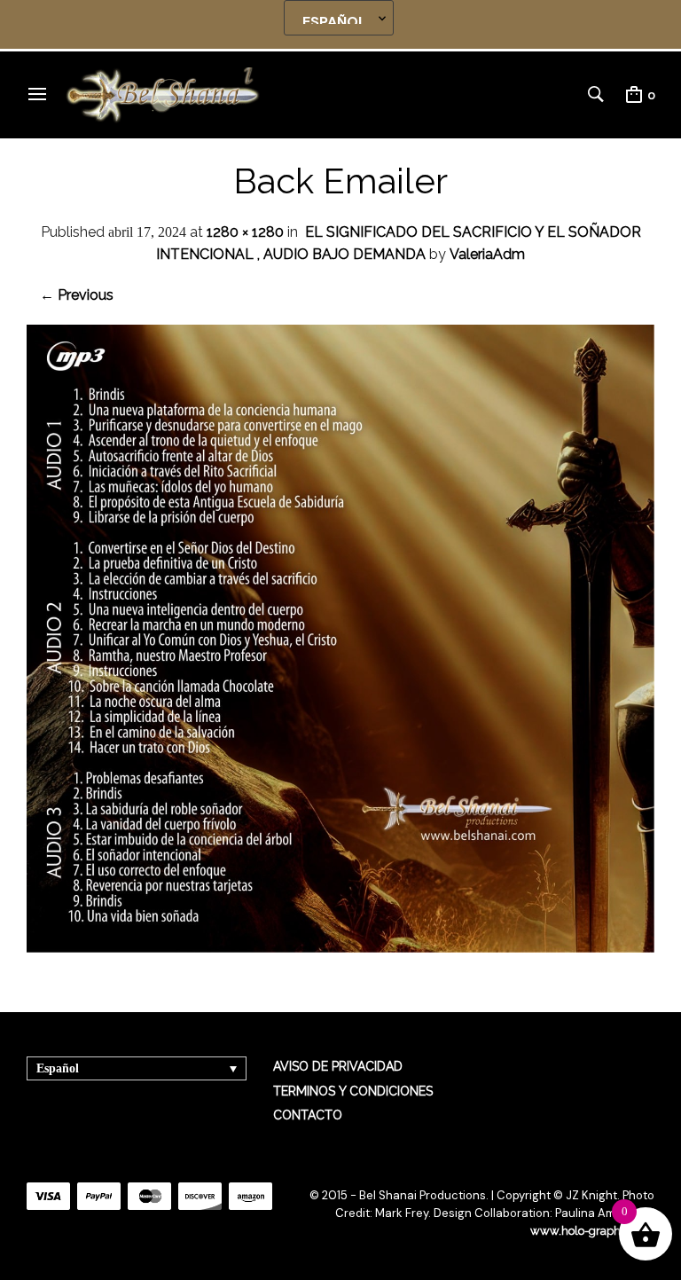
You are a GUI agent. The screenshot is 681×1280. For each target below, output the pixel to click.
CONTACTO (307, 1115)
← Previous (77, 295)
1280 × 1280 (245, 232)
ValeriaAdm (487, 254)
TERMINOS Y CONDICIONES (353, 1091)
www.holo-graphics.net (592, 1230)
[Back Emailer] (340, 947)
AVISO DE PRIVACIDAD (338, 1066)
